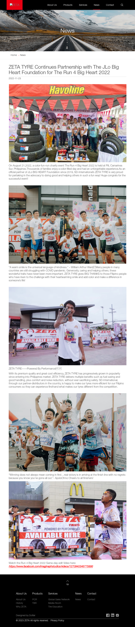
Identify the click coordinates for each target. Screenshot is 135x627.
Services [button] (83, 4)
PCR (34, 599)
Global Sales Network (59, 599)
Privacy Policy (57, 620)
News (96, 4)
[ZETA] (15, 5)
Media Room (54, 603)
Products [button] (67, 4)
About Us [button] (52, 4)
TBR (34, 603)
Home (14, 55)
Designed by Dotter (25, 615)
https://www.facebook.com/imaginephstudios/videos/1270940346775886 (51, 566)
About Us (21, 599)
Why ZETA (21, 606)
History (19, 603)
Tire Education (55, 606)
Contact (110, 4)
